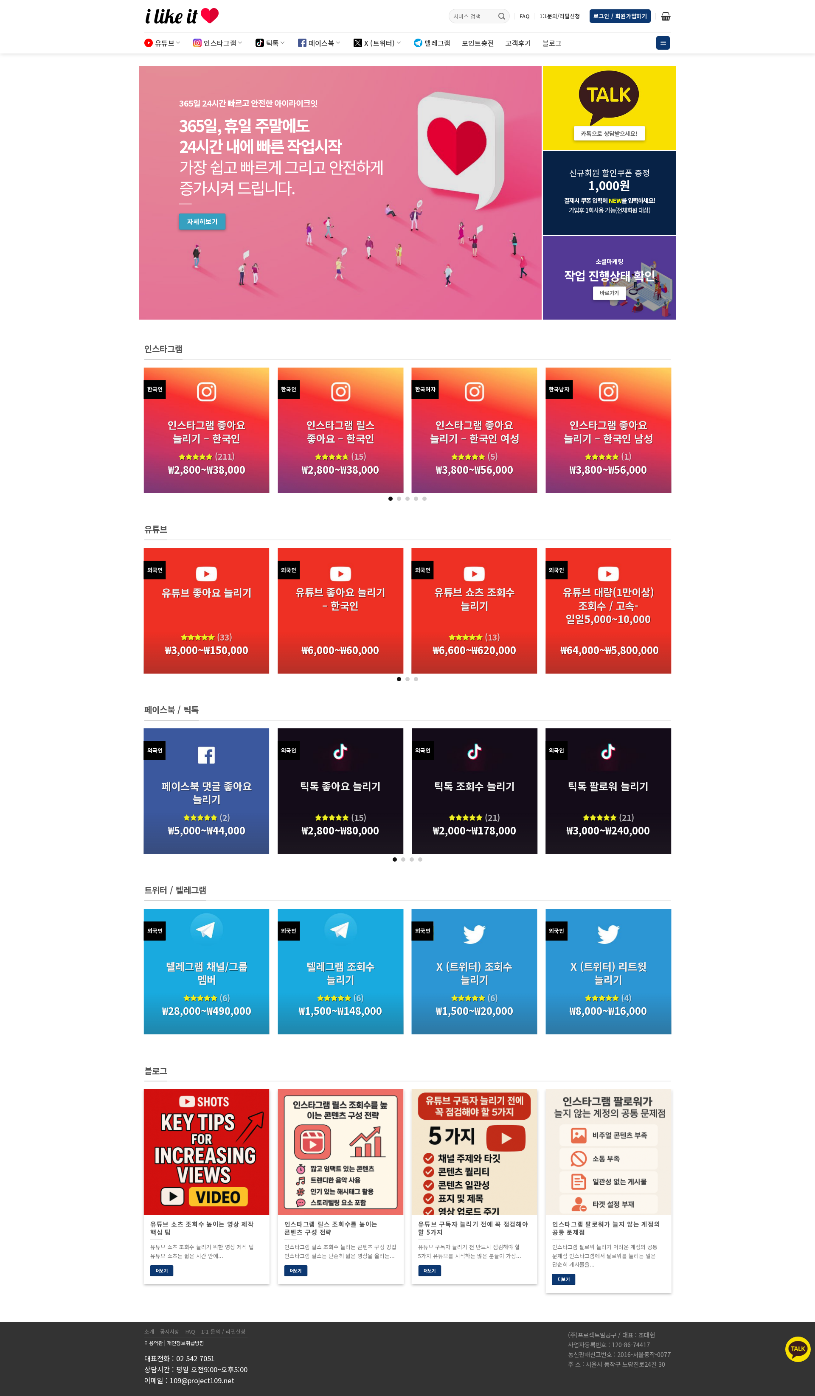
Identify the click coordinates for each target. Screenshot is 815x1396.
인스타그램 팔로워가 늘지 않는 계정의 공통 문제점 (606, 1228)
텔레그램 (437, 43)
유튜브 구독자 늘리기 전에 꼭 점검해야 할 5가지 (473, 1228)
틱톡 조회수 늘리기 (474, 785)
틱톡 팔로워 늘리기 (608, 785)
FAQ (525, 16)
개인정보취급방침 (185, 1342)
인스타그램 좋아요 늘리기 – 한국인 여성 (474, 431)
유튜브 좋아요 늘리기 (207, 592)
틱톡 (272, 43)
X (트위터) (379, 43)
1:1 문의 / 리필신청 (223, 1331)
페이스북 (321, 43)
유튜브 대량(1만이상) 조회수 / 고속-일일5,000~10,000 (608, 605)
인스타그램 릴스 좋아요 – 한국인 (340, 431)
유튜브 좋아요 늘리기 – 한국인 (340, 598)
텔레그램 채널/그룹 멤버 (206, 973)
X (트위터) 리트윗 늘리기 (608, 973)
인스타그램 (220, 43)
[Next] (654, 434)
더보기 (162, 1270)
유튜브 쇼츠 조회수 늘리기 (474, 598)
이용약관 (153, 1342)
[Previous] (161, 434)
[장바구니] (666, 16)
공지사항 (170, 1331)
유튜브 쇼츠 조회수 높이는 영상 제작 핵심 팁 (202, 1228)
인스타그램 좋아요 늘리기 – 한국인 (206, 431)
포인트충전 (478, 43)
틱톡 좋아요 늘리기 (340, 785)
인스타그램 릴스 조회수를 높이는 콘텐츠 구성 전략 (331, 1228)
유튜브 (164, 43)
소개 (149, 1331)
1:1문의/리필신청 (560, 16)
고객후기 (518, 43)
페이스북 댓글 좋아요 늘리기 (207, 792)
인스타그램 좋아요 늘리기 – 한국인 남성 (608, 431)
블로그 (552, 43)
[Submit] (502, 16)
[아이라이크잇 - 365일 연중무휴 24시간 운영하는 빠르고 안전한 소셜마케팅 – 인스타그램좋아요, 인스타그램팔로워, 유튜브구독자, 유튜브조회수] (186, 16)
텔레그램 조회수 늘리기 (340, 973)
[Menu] (663, 43)
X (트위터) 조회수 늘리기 (474, 973)
